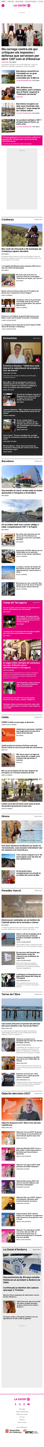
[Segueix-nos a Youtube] (29, 1404)
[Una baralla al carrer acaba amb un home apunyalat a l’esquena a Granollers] (22, 476)
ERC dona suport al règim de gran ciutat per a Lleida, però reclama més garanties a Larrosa (28, 757)
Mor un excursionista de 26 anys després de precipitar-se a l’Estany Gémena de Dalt (20, 772)
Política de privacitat (22, 1412)
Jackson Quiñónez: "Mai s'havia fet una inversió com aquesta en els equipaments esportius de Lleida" (22, 411)
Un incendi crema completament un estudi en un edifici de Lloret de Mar (28, 873)
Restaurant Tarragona (30, 1)
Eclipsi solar (11, 1)
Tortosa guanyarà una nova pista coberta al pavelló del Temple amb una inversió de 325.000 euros (21, 139)
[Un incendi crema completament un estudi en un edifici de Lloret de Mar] (8, 877)
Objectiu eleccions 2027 (16, 1093)
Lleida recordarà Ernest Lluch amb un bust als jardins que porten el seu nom (21, 805)
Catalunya (8, 219)
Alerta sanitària (19, 1)
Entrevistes (10, 338)
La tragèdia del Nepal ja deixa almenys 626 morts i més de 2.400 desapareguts (21, 267)
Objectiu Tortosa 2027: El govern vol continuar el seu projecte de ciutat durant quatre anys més (29, 1134)
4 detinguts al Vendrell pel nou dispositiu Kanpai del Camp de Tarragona (28, 976)
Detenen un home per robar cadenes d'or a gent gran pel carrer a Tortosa (27, 1075)
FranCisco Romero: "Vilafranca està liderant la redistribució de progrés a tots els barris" (21, 368)
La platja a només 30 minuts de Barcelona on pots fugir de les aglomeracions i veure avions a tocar (28, 569)
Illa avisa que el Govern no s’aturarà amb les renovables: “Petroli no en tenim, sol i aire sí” (29, 276)
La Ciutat (40, 1)
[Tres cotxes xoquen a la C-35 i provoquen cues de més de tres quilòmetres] (8, 860)
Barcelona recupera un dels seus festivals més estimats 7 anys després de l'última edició (28, 107)
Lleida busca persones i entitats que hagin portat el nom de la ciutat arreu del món (29, 731)
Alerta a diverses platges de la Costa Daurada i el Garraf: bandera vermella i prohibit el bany (28, 937)
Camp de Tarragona (15, 602)
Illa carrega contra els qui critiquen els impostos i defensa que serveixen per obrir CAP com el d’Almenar (21, 54)
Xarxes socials (22, 1422)
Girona (5, 816)
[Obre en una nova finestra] (13, 1431)
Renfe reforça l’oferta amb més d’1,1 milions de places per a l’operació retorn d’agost (20, 292)
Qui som (22, 1417)
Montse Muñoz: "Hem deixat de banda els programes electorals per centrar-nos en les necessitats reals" (21, 447)
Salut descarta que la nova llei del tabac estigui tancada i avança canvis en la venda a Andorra (28, 1304)
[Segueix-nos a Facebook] (15, 1404)
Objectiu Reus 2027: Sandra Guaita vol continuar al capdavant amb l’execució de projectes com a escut (29, 1216)
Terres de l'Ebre (11, 994)
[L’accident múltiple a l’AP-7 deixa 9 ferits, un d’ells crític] (8, 126)
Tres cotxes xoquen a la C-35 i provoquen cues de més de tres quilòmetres (29, 857)
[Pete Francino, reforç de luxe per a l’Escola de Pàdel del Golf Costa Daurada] (9, 688)
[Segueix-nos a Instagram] (24, 1404)
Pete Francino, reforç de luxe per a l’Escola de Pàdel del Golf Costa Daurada (28, 684)
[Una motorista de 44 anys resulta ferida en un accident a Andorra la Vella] (22, 1264)
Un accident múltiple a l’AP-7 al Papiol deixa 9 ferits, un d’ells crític (29, 122)
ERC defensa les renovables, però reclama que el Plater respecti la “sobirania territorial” (28, 90)
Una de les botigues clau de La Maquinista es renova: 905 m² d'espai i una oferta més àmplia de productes (29, 397)
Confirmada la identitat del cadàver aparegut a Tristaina (21, 1288)
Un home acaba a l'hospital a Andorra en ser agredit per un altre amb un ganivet (20, 1318)
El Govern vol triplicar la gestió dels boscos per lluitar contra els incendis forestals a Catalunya (20, 317)
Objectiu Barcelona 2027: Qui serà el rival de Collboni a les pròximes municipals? (27, 1183)
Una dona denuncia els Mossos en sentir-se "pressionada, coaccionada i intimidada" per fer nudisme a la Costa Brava (22, 848)
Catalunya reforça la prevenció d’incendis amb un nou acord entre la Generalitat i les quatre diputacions (28, 302)
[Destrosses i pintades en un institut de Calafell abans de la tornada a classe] (22, 906)
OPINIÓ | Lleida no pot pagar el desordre (18, 722)
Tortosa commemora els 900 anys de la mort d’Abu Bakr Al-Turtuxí (28, 1059)
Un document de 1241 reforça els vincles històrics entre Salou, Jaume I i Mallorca (19, 698)
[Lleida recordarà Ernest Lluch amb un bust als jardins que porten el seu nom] (22, 790)
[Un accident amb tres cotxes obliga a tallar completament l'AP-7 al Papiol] (22, 510)
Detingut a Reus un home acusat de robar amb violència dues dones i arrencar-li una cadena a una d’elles (21, 706)
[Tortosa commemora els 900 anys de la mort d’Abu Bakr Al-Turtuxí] (8, 1063)
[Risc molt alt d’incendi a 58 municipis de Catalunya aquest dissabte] (22, 235)
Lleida (5, 717)
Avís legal (22, 1409)
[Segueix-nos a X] (20, 1404)
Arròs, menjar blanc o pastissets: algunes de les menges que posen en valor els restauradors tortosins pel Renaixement (29, 423)
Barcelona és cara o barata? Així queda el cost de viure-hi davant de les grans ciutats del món (29, 585)
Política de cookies (22, 1414)
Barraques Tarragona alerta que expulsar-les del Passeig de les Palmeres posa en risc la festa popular (28, 619)
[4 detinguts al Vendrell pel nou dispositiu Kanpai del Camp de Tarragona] (8, 980)
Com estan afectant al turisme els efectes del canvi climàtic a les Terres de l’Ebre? (21, 1025)
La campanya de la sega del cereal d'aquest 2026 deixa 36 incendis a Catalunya (21, 326)
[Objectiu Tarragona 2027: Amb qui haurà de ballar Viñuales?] (8, 1170)
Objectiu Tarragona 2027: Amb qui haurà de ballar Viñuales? (28, 1165)
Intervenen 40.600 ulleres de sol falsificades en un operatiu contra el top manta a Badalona (29, 552)
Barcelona (8, 461)
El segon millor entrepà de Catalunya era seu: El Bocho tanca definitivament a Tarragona (21, 665)
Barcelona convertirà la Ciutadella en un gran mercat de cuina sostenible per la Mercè (27, 74)
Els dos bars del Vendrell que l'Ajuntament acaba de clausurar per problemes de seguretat (28, 955)
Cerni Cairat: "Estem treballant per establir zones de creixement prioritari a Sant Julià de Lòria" (21, 437)
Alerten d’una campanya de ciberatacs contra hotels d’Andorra (21, 1296)
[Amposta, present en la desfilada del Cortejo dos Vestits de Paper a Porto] (8, 1045)
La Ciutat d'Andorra (15, 1249)
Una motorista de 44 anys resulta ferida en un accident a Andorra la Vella (21, 1280)
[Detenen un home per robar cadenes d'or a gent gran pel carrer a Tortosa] (8, 1079)
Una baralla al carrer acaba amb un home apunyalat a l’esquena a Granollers (22, 491)
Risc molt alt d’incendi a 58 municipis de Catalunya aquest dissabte (21, 250)
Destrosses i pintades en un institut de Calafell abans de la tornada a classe (21, 921)
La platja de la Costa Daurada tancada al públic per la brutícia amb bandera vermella (21, 632)
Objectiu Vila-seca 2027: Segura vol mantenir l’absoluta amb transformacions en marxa (28, 1199)
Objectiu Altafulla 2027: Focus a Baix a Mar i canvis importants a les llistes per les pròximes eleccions (28, 1151)
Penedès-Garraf (11, 890)
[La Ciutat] (22, 5)
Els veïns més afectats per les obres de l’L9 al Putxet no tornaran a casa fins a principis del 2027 (28, 536)
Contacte (22, 1419)
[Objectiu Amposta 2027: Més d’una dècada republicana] (22, 1109)
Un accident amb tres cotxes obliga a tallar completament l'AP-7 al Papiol (20, 525)
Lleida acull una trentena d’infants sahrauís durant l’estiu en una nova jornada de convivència (22, 746)
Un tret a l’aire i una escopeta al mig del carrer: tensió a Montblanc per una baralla (21, 608)
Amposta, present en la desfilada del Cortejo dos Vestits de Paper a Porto (29, 1040)
